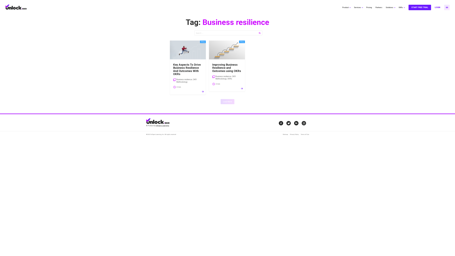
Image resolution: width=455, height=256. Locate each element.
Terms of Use (305, 134)
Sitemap (285, 134)
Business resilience (184, 79)
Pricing (369, 8)
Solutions (389, 8)
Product (345, 8)
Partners (378, 8)
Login (437, 7)
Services (357, 8)
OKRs (401, 8)
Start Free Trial (419, 7)
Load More (227, 102)
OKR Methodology (186, 80)
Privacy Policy (294, 134)
